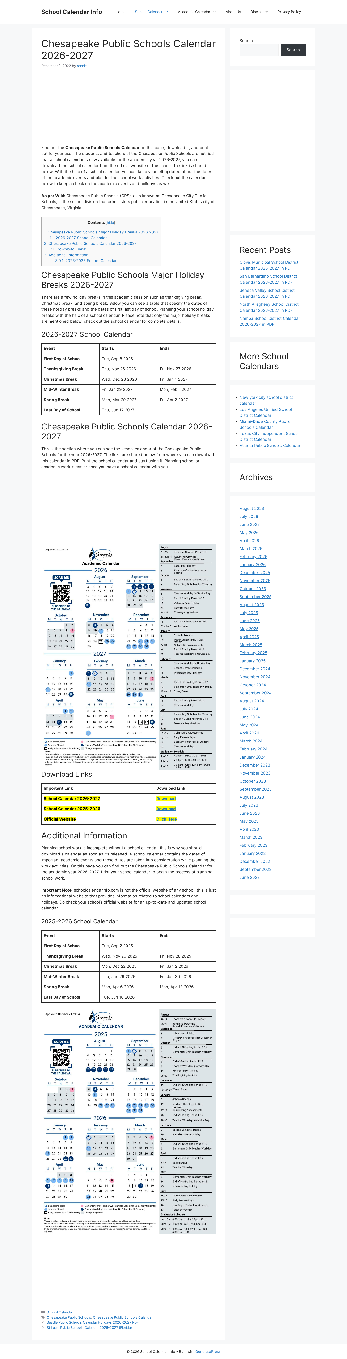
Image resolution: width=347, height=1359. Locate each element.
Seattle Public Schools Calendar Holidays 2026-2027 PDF (93, 1322)
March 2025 (251, 644)
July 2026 (249, 516)
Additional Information (66, 255)
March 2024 (251, 741)
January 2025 (253, 661)
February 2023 (253, 845)
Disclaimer (259, 11)
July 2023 (249, 805)
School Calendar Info (71, 11)
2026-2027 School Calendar (78, 237)
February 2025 (253, 652)
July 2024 (249, 709)
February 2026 (253, 556)
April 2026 (249, 540)
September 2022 (255, 869)
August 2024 (252, 701)
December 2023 (255, 765)
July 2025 (249, 612)
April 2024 (249, 733)
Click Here (166, 819)
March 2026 (251, 548)
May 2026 (249, 532)
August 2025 (252, 604)
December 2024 (255, 669)
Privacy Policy (289, 11)
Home (121, 11)
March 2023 (251, 837)
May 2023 (249, 821)
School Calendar (149, 11)
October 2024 (253, 685)
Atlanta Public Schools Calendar (270, 445)
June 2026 (250, 524)
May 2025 (249, 628)
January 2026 (253, 564)
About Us (233, 11)
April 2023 (249, 829)
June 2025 (250, 620)
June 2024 (250, 717)
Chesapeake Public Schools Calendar (122, 1317)
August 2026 (252, 508)
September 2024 (256, 693)
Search (246, 40)
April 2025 (249, 636)
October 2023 (253, 781)
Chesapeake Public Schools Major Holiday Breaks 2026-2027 (101, 232)
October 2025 (253, 588)
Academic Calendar (194, 11)
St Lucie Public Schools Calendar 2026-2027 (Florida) (89, 1328)
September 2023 (256, 789)
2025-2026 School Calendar (86, 260)
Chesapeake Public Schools (69, 1317)
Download (166, 798)
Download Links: (68, 249)
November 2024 (255, 677)
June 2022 (250, 877)
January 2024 (253, 757)
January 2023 (253, 853)
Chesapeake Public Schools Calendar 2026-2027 (90, 243)
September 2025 (255, 596)
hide (110, 223)
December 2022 (255, 861)
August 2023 (252, 797)
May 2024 (249, 725)
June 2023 (250, 813)
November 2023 (255, 773)
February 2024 (253, 749)
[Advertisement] (128, 109)
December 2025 (255, 572)
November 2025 (255, 580)
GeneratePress (208, 1351)
